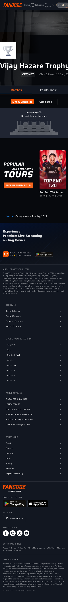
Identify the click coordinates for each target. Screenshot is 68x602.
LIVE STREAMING (22, 169)
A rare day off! (34, 112)
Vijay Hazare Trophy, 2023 (31, 216)
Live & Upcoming (22, 102)
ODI (41, 74)
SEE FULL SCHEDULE (16, 185)
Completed (45, 102)
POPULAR (14, 164)
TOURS (18, 174)
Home (10, 216)
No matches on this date (34, 116)
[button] (16, 90)
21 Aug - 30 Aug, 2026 (51, 195)
